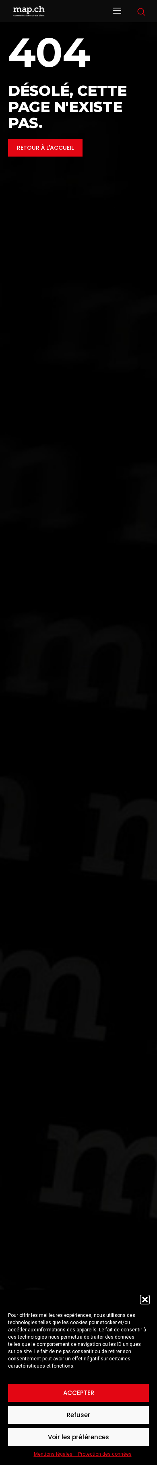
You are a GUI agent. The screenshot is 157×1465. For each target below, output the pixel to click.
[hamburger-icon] (117, 11)
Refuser (78, 1415)
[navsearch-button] (141, 12)
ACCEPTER (78, 1393)
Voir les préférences (78, 1437)
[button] (145, 1300)
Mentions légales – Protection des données (83, 1454)
